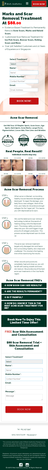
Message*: (10, 391)
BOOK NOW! (24, 101)
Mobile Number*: (18, 77)
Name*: (13, 68)
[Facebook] (21, 465)
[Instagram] (26, 465)
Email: (13, 85)
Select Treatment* (19, 59)
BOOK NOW (39, 4)
